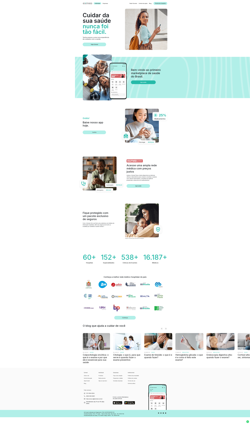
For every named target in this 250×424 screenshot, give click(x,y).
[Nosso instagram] (165, 413)
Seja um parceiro (103, 380)
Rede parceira (102, 378)
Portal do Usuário (160, 3)
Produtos (101, 375)
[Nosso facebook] (158, 413)
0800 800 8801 (90, 396)
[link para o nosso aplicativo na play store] (129, 402)
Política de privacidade (133, 375)
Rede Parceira (133, 3)
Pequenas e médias (118, 378)
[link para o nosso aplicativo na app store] (117, 402)
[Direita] (166, 328)
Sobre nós (86, 375)
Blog (150, 3)
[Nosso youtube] (163, 413)
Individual (97, 3)
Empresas (105, 3)
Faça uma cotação (117, 375)
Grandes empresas (117, 380)
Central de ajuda (143, 3)
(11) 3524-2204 (90, 393)
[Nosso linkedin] (160, 413)
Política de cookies (132, 378)
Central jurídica (131, 383)
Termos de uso (131, 380)
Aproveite (138, 186)
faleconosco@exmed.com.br (94, 399)
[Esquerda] (161, 328)
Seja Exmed (94, 44)
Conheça (125, 317)
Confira (94, 132)
